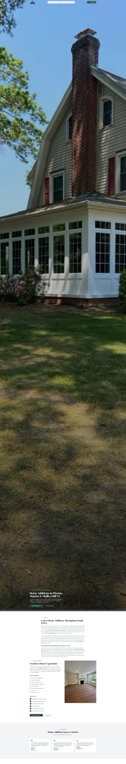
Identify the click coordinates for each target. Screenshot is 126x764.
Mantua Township (55, 630)
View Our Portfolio (36, 605)
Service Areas (59, 2)
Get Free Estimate (50, 605)
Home (49, 2)
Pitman (49, 630)
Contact (72, 2)
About (64, 2)
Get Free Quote (48, 715)
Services (53, 2)
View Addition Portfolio (35, 715)
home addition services (42, 668)
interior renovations (56, 670)
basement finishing (46, 670)
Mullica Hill (63, 630)
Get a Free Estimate (92, 2)
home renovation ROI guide (49, 633)
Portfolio (68, 2)
